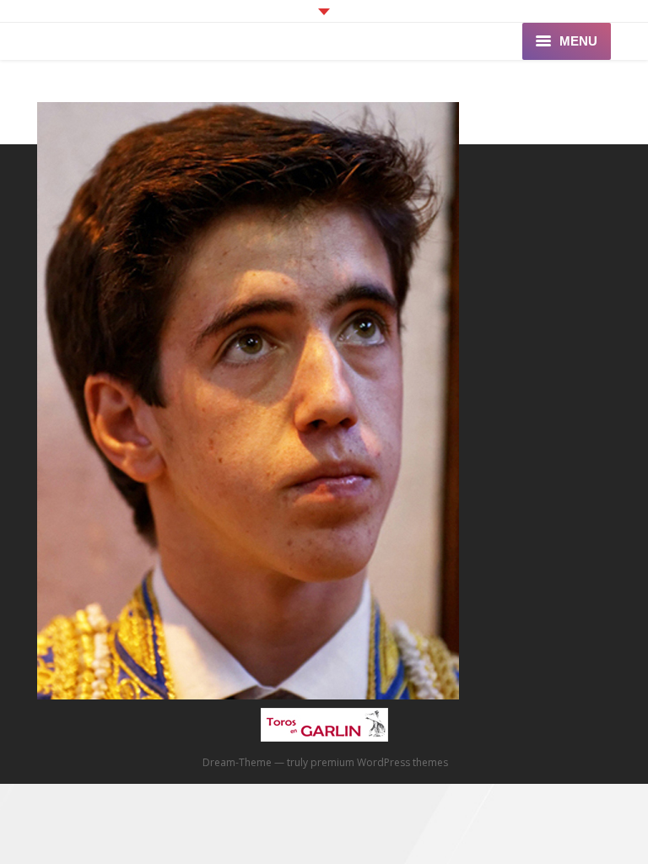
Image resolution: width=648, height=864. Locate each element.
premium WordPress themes (379, 762)
